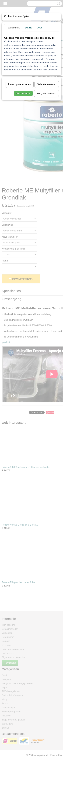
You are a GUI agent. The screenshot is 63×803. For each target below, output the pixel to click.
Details (28, 27)
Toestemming (13, 27)
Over (39, 27)
